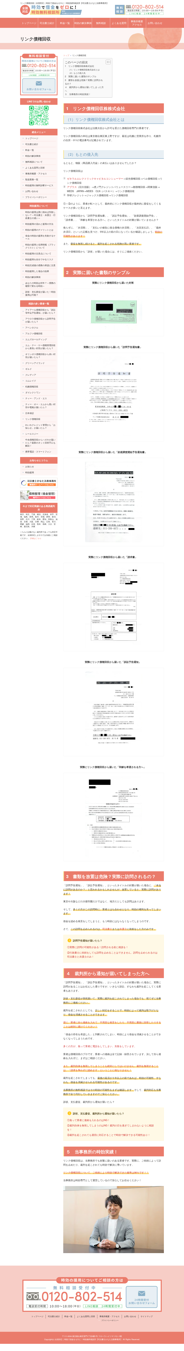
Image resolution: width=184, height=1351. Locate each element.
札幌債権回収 (31, 386)
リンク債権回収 (32, 418)
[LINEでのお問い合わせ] (38, 115)
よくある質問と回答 (35, 167)
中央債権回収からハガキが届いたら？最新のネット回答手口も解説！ (40, 442)
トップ (66, 55)
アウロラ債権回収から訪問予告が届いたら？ (40, 320)
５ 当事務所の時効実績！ (78, 94)
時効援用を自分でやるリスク (39, 259)
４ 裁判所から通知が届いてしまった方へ (84, 88)
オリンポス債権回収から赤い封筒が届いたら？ (40, 356)
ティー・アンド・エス (36, 398)
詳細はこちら (35, 538)
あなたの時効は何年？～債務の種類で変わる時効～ (40, 284)
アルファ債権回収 (34, 333)
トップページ (29, 23)
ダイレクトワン (32, 392)
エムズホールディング (36, 339)
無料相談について (34, 161)
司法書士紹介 (47, 23)
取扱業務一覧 (31, 179)
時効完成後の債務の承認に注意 (40, 265)
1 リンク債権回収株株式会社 (79, 65)
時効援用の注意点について (38, 253)
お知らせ (29, 466)
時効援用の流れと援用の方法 (39, 223)
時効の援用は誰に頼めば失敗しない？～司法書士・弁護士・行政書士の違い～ (40, 214)
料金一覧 (65, 23)
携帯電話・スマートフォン (38, 451)
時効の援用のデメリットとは (39, 229)
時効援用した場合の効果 (37, 271)
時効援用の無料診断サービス (39, 185)
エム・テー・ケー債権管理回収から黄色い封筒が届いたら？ (40, 347)
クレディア (30, 374)
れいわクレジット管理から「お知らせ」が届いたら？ (40, 426)
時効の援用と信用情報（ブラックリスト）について (40, 246)
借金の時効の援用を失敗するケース (40, 237)
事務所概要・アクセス (36, 173)
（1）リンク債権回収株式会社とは (84, 69)
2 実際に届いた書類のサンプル (80, 76)
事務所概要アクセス (137, 22)
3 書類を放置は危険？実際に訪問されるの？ (84, 81)
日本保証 (29, 413)
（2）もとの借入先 (77, 72)
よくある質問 (119, 23)
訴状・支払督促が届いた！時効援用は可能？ (40, 293)
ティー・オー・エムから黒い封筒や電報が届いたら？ (40, 406)
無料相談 (101, 23)
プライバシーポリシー (36, 197)
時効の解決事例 (83, 23)
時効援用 (29, 472)
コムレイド (30, 380)
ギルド (28, 368)
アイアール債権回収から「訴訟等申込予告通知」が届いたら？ (40, 311)
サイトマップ (147, 1316)
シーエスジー (31, 433)
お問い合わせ (155, 23)
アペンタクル (31, 327)
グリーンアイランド (35, 362)
